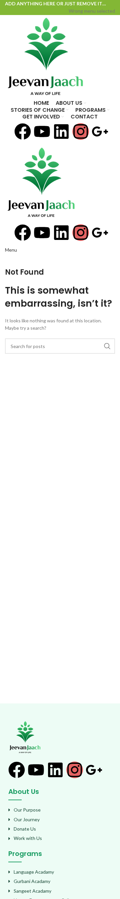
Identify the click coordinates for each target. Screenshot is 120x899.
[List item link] (60, 810)
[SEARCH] (107, 346)
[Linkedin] (61, 131)
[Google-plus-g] (100, 131)
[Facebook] (22, 131)
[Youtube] (42, 131)
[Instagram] (80, 131)
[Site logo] (45, 56)
